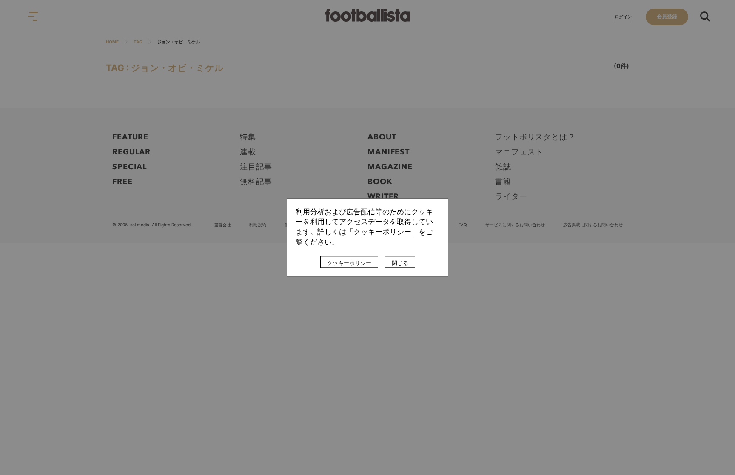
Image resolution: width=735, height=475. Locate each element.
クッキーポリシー (349, 262)
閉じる (400, 262)
